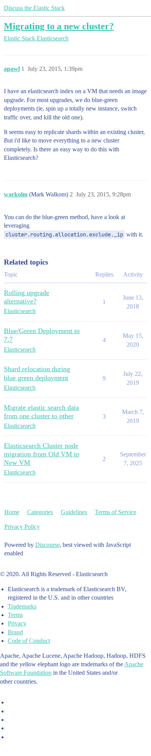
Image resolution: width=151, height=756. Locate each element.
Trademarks (22, 606)
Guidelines (74, 512)
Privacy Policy (22, 526)
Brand (15, 632)
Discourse (47, 544)
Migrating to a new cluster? (59, 26)
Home (11, 512)
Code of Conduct (29, 640)
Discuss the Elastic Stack (34, 8)
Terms (15, 615)
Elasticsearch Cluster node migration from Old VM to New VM (41, 454)
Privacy (17, 623)
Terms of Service (115, 512)
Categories (40, 512)
